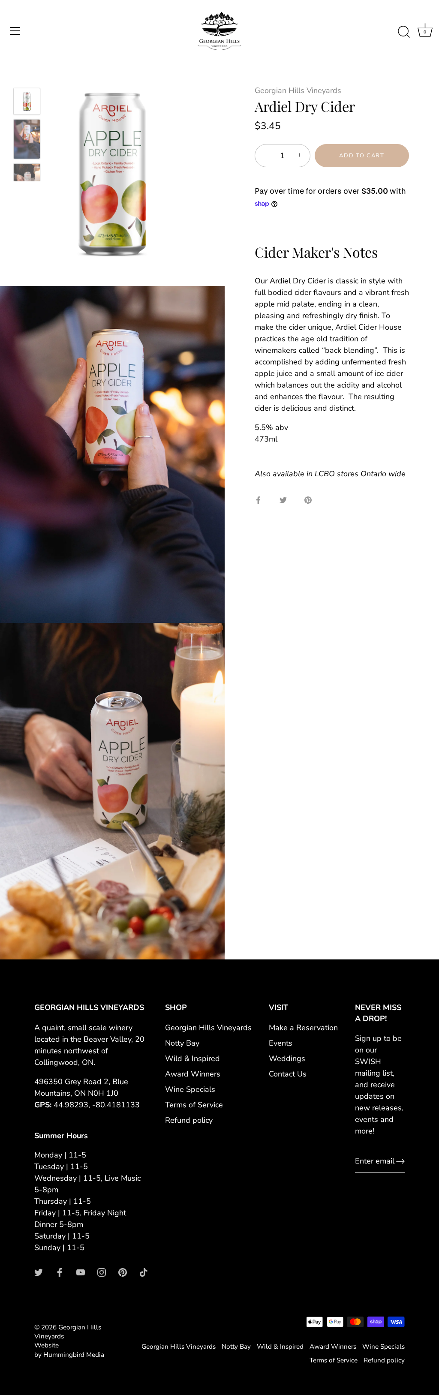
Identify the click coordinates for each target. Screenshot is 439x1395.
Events (280, 1043)
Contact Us (288, 1074)
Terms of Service (194, 1105)
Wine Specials (190, 1089)
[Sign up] (400, 1161)
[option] (27, 103)
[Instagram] (101, 1272)
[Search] (403, 32)
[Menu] (15, 30)
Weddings (287, 1058)
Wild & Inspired (192, 1058)
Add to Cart (362, 155)
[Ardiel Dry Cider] (26, 101)
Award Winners (192, 1074)
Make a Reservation (303, 1027)
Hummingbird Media (73, 1354)
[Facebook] (59, 1272)
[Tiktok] (143, 1272)
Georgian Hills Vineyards (298, 90)
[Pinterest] (122, 1272)
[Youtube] (80, 1272)
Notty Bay (182, 1043)
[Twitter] (38, 1272)
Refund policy (189, 1120)
